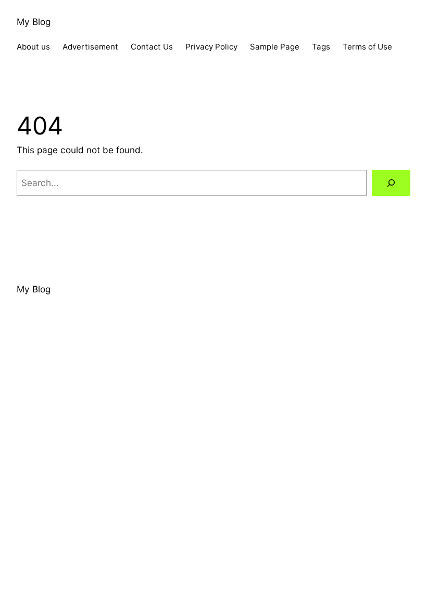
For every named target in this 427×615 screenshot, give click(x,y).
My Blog (34, 21)
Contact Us (152, 47)
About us (33, 47)
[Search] (391, 183)
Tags (321, 47)
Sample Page (274, 47)
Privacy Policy (211, 47)
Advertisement (90, 47)
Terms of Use (367, 47)
